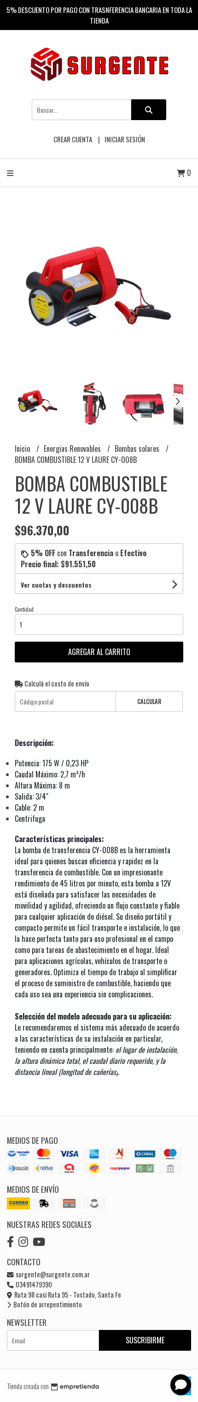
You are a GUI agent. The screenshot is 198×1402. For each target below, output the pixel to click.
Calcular (149, 701)
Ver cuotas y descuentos (56, 584)
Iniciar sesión (125, 139)
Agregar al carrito (99, 651)
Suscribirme (145, 1340)
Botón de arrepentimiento (47, 1304)
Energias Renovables (73, 448)
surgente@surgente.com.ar (52, 1274)
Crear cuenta (72, 139)
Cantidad (24, 609)
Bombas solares (138, 448)
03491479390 (33, 1284)
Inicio (23, 448)
